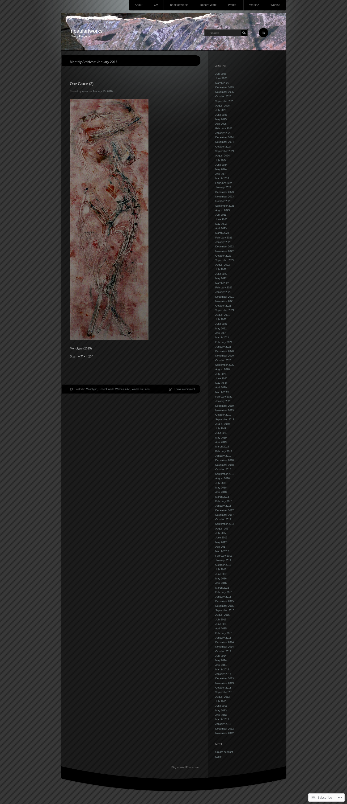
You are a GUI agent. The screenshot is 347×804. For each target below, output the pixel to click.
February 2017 (223, 555)
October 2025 (223, 96)
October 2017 (223, 519)
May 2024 (221, 169)
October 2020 (223, 360)
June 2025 (221, 114)
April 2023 (221, 228)
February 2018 (223, 501)
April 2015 (221, 628)
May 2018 (221, 487)
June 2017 (221, 537)
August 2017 (222, 528)
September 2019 (224, 419)
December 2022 (224, 246)
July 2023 (220, 214)
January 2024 (223, 187)
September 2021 (224, 310)
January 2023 (223, 242)
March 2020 (222, 392)
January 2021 (223, 346)
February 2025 (223, 128)
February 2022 (223, 287)
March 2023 (222, 232)
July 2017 (220, 533)
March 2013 (222, 719)
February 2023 (223, 237)
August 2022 (222, 264)
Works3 (275, 5)
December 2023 (224, 192)
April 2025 (221, 123)
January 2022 (223, 292)
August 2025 (222, 105)
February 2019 (223, 451)
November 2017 (224, 514)
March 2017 (222, 551)
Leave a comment (184, 389)
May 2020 (221, 382)
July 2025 (220, 110)
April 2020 (221, 387)
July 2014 (220, 655)
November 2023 (224, 196)
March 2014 (222, 669)
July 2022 (220, 269)
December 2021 (224, 296)
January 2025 (223, 132)
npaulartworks (87, 31)
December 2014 (224, 642)
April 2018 (221, 492)
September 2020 (224, 364)
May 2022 (221, 278)
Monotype (91, 389)
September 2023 (224, 205)
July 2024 (220, 160)
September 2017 (224, 523)
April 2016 (221, 583)
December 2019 (224, 405)
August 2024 (222, 155)
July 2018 (220, 483)
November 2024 (224, 141)
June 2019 (221, 432)
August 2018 (222, 478)
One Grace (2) (81, 84)
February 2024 (223, 182)
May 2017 (221, 542)
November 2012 (224, 733)
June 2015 (221, 624)
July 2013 (220, 701)
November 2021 (224, 301)
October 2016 (223, 564)
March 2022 (222, 283)
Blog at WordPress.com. (185, 767)
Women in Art (122, 389)
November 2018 (224, 465)
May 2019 (221, 437)
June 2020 (221, 378)
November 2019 (224, 410)
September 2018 (224, 473)
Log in (218, 756)
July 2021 (220, 319)
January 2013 (223, 723)
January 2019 (223, 455)
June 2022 (221, 273)
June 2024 (221, 164)
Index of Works (178, 5)
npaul (85, 91)
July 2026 (220, 73)
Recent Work (208, 5)
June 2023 (221, 219)
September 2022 (224, 260)
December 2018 (224, 460)
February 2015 (223, 633)
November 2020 (224, 355)
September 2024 (224, 151)
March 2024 (222, 178)
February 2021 (223, 342)
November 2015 (224, 605)
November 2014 (224, 646)
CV (156, 5)
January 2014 (223, 674)
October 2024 (223, 146)
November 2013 (224, 683)
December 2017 (224, 510)
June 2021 (221, 323)
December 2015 (224, 601)
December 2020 (224, 351)
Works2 (254, 5)
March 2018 (222, 496)
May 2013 (221, 710)
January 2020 (223, 401)
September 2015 (224, 610)
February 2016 (223, 592)
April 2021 (221, 333)
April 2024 (221, 173)
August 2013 (222, 696)
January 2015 (223, 637)
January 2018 (223, 505)
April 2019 (221, 442)
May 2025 (221, 119)
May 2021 (221, 328)
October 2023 (223, 201)
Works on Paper (141, 389)
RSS (273, 33)
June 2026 (221, 78)
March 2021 (222, 337)
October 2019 (223, 414)
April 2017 (221, 546)
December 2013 (224, 678)
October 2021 (223, 305)
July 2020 (220, 374)
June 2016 (221, 574)
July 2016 (220, 569)
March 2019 (222, 446)
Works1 (233, 5)
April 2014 (221, 665)
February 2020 (223, 396)
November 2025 (224, 91)
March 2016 (222, 587)
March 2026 (222, 83)
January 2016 (223, 596)
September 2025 (224, 101)
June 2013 (221, 705)
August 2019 (222, 424)
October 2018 (223, 469)
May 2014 (221, 660)
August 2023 (222, 210)
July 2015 (220, 619)
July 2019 (220, 428)
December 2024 (224, 137)
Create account (224, 752)
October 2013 (223, 687)
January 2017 (223, 560)
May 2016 (221, 578)
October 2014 (223, 651)
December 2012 (224, 728)
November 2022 (224, 251)
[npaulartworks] (173, 32)
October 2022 (223, 255)
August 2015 (222, 614)
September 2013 (224, 692)
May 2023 (221, 223)
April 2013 (221, 715)
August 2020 (222, 369)
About (138, 5)
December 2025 (224, 87)
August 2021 (222, 314)
